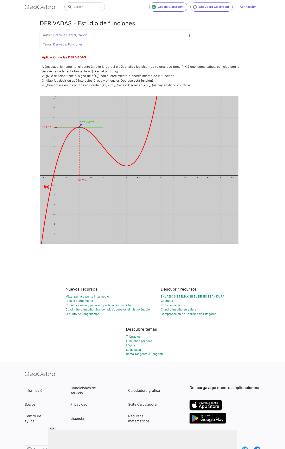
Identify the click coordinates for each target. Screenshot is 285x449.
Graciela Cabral (64, 35)
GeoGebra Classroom (214, 7)
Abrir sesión (248, 7)
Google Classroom (170, 7)
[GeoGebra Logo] (40, 7)
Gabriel (83, 35)
